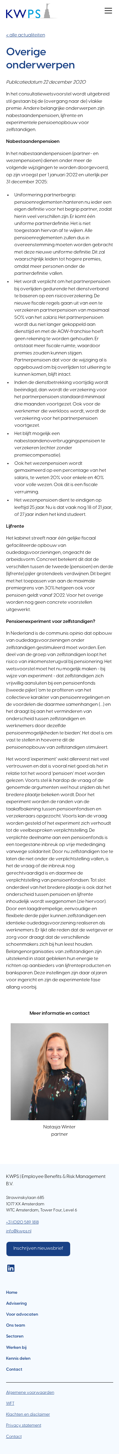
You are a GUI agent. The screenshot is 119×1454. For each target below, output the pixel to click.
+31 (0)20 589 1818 (22, 1222)
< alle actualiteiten (25, 35)
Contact (14, 1369)
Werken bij (16, 1347)
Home (11, 1292)
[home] (32, 10)
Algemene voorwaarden (30, 1392)
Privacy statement (23, 1425)
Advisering (16, 1303)
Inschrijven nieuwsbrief (38, 1248)
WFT (10, 1403)
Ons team (15, 1325)
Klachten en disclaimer (28, 1414)
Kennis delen (18, 1358)
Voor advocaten (22, 1314)
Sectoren (14, 1336)
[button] (107, 11)
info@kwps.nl (18, 1231)
